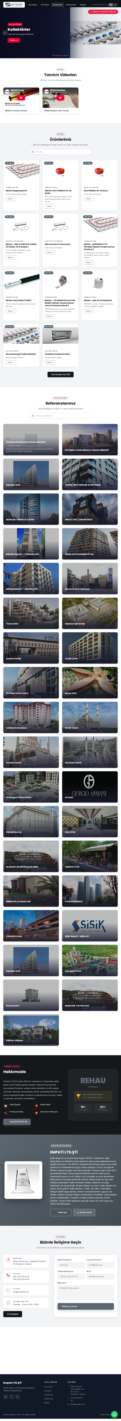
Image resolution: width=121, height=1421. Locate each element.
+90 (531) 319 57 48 (98, 5)
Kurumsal (47, 1391)
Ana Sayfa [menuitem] (33, 5)
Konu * (89, 1271)
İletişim (47, 1403)
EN (115, 5)
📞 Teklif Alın (61, 1212)
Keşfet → (13, 40)
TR (111, 5)
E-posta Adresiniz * (94, 1260)
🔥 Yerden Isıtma (84, 1212)
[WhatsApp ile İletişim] (114, 1414)
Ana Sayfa (48, 1387)
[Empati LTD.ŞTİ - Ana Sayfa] (14, 5)
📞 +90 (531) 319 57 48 (17, 1122)
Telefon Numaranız (65, 1271)
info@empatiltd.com (21, 1292)
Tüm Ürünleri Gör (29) (60, 374)
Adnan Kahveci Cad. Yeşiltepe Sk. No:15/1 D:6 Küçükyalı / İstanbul (78, 1390)
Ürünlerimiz (48, 1395)
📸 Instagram (13, 1314)
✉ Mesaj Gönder (70, 1306)
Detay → (11, 199)
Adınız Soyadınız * (65, 1260)
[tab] (52, 55)
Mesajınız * (62, 1283)
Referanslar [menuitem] (71, 5)
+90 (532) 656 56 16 (21, 1279)
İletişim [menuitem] (83, 5)
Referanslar (48, 1399)
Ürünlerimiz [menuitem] (57, 5)
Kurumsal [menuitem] (45, 5)
